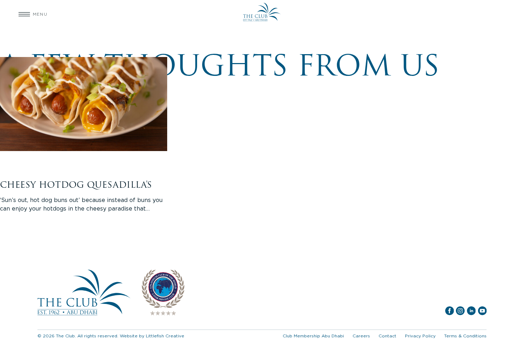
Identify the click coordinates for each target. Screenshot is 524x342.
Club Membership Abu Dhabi (313, 335)
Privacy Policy (420, 335)
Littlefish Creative (165, 335)
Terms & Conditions (465, 335)
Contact (387, 335)
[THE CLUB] (261, 14)
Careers (361, 335)
